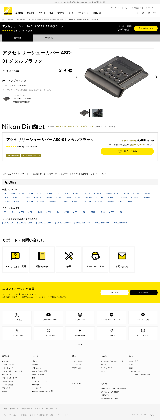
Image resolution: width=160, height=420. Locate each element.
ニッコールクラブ (106, 368)
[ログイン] (143, 13)
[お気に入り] (148, 13)
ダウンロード (36, 388)
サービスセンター (38, 374)
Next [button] (156, 76)
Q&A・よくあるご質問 (39, 371)
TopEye (103, 371)
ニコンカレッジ (77, 364)
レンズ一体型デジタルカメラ (12, 371)
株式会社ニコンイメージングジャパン (32, 409)
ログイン (114, 292)
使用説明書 (35, 385)
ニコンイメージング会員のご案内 (139, 374)
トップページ (3, 20)
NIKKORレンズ (7, 374)
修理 (33, 378)
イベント (103, 364)
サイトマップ (60, 415)
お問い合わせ (36, 368)
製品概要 (18, 38)
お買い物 (97, 13)
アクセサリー (21, 19)
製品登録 (35, 364)
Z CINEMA (5, 361)
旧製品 (4, 391)
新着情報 (19, 13)
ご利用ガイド (105, 395)
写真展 (131, 364)
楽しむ (71, 13)
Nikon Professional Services (41, 391)
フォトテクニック (78, 361)
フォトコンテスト (134, 371)
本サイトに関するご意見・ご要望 (43, 415)
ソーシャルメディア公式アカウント (112, 361)
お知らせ (35, 361)
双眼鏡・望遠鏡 (7, 381)
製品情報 (30, 13)
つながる (61, 13)
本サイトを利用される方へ (10, 415)
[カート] (154, 13)
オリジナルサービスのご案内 (110, 392)
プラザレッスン (77, 368)
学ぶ (51, 13)
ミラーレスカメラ (8, 364)
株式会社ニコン (139, 8)
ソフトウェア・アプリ (10, 378)
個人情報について (26, 415)
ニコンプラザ (133, 361)
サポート (42, 13)
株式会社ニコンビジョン (53, 409)
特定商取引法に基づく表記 (109, 398)
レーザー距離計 (7, 385)
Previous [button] (76, 76)
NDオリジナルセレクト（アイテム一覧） (114, 388)
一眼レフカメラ (7, 368)
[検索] (137, 13)
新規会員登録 (144, 292)
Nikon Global (152, 8)
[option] (116, 77)
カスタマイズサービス (39, 381)
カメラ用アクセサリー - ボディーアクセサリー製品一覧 (46, 19)
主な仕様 (49, 38)
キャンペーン (83, 13)
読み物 (131, 368)
